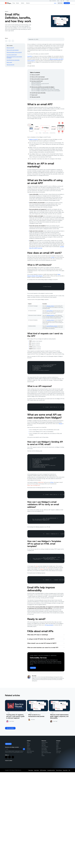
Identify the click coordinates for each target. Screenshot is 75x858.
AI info (57, 745)
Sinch (57, 749)
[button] (50, 1)
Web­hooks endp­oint (50, 315)
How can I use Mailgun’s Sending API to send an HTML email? (43, 88)
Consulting (29, 749)
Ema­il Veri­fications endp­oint (52, 326)
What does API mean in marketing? (37, 635)
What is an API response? (36, 84)
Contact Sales (58, 751)
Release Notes (29, 752)
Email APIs (29, 56)
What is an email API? (10, 47)
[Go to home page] (8, 3)
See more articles (10, 728)
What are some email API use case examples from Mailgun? (14, 57)
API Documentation (45, 746)
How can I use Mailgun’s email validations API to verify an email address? (45, 89)
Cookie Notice (36, 770)
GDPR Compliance (43, 770)
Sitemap (43, 755)
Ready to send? (9, 62)
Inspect (28, 746)
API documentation (49, 625)
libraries (60, 423)
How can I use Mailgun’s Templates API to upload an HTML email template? (45, 90)
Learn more (33, 667)
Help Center (44, 745)
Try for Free (58, 752)
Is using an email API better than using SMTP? (40, 639)
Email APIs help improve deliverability (13, 60)
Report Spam (30, 770)
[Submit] (24, 749)
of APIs (52, 257)
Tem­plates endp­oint (50, 320)
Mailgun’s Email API (33, 139)
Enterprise (28, 748)
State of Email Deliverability (46, 752)
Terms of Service (59, 770)
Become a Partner (45, 751)
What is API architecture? (36, 82)
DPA (69, 770)
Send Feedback (44, 749)
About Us (57, 742)
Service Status (44, 748)
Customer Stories (44, 742)
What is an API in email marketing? (13, 50)
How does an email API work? (12, 54)
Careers (57, 743)
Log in (55, 3)
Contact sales (67, 3)
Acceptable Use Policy (51, 770)
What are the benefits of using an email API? (14, 52)
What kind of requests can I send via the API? (40, 83)
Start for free (60, 3)
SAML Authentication (30, 751)
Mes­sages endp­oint (50, 306)
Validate (28, 745)
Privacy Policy (65, 770)
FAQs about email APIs (10, 64)
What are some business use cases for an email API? (42, 647)
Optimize (28, 743)
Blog (42, 754)
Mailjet (57, 746)
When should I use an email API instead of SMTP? (41, 643)
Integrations (44, 743)
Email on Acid (58, 748)
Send (28, 742)
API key (52, 482)
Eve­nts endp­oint (50, 310)
